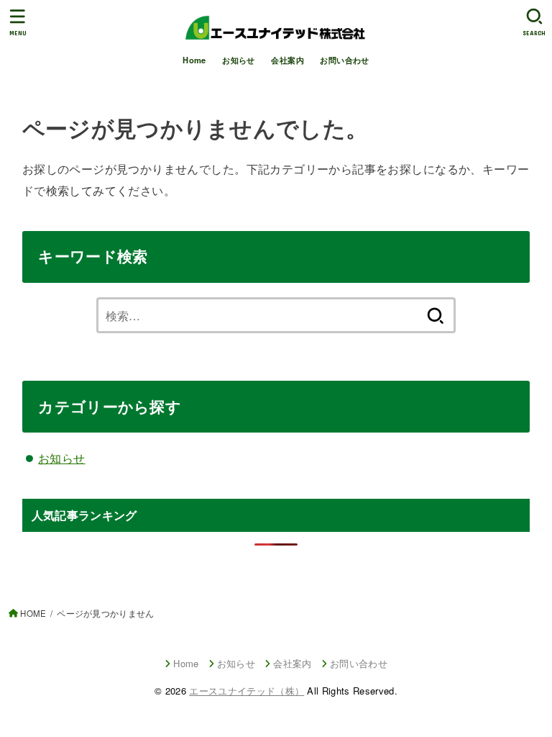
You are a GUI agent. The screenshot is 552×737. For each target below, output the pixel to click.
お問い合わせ (344, 59)
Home (194, 59)
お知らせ (238, 59)
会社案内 (287, 59)
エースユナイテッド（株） (246, 690)
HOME (33, 613)
